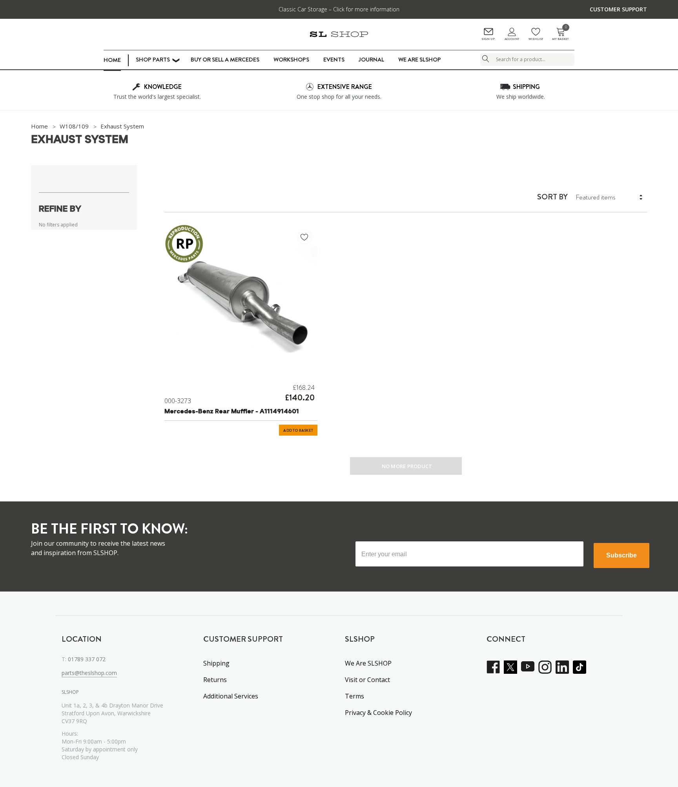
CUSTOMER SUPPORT (618, 9)
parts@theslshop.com (89, 673)
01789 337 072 (87, 659)
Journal (371, 59)
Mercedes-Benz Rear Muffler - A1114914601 (231, 412)
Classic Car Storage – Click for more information (339, 9)
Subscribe (621, 555)
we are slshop (419, 59)
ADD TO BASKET (298, 430)
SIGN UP (488, 39)
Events (333, 59)
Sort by (552, 197)
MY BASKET (560, 34)
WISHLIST (536, 39)
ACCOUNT (512, 39)
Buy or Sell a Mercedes (225, 59)
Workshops (291, 59)
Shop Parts (153, 59)
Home (112, 60)
